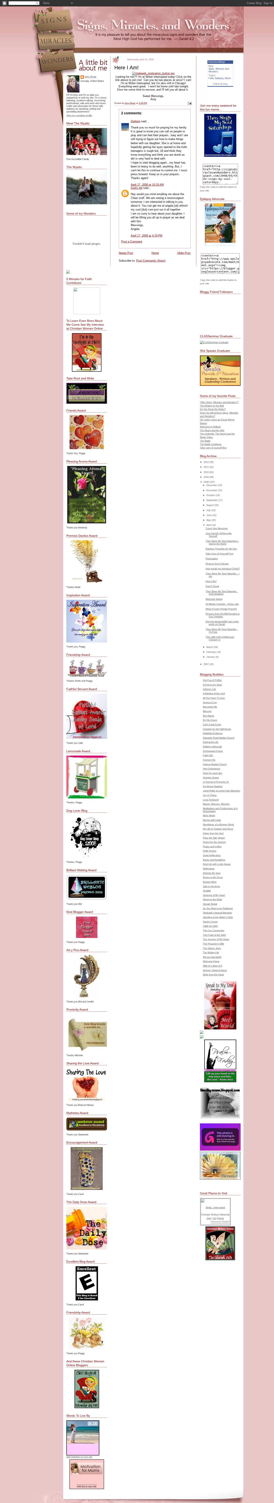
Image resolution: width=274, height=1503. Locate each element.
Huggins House (211, 777)
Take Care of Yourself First (219, 553)
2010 (206, 472)
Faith (211, 78)
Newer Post (126, 253)
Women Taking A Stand (215, 970)
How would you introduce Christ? (223, 568)
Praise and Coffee (212, 846)
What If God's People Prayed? (221, 609)
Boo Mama (208, 715)
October (211, 495)
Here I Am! (211, 581)
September (212, 500)
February (211, 652)
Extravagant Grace (213, 751)
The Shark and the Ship (212, 430)
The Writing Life (211, 952)
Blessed (207, 711)
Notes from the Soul (213, 833)
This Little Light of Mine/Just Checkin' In (220, 638)
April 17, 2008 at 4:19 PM (146, 235)
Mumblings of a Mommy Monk (218, 824)
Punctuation (212, 558)
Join (209, 1218)
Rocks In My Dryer (213, 877)
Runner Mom (209, 882)
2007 (206, 664)
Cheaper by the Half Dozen (217, 729)
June (209, 515)
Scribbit (207, 890)
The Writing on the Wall (212, 405)
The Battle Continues (211, 444)
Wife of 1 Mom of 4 (212, 966)
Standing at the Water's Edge (218, 917)
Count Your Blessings (217, 528)
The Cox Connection (213, 930)
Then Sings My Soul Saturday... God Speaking (222, 592)
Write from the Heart (213, 974)
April (208, 525)
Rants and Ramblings (214, 860)
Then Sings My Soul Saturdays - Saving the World (222, 542)
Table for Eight (210, 926)
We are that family (212, 957)
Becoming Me (210, 706)
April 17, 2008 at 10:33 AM (147, 184)
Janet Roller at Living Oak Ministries (221, 790)
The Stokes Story (212, 948)
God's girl (136, 187)
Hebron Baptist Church (215, 764)
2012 (206, 462)
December (212, 485)
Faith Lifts (208, 755)
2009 (206, 477)
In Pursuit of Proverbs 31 (216, 782)
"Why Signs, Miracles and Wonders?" (219, 402)
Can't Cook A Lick (212, 724)
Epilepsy (219, 78)
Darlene (135, 121)
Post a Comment (131, 241)
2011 (206, 467)
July (208, 510)
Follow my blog (220, 84)
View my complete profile (79, 115)
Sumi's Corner (210, 921)
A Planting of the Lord (214, 693)
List (214, 1218)
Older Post (184, 253)
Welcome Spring (214, 599)
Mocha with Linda (212, 820)
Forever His (209, 760)
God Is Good (212, 586)
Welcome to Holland (210, 426)
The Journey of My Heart (216, 939)
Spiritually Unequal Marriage (217, 912)
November (212, 490)
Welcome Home (211, 961)
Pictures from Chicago (217, 563)
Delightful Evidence (213, 733)
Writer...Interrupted (215, 1207)
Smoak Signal (210, 904)
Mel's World (209, 815)
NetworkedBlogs (216, 62)
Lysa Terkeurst (211, 799)
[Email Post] (189, 103)
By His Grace (210, 720)
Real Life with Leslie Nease (217, 864)
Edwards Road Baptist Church (218, 738)
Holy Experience (211, 768)
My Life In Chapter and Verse (218, 829)
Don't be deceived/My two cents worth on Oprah (222, 623)
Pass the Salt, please (214, 837)
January (211, 657)
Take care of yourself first (213, 447)
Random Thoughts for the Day (221, 548)
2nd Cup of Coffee (212, 680)
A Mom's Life (209, 689)
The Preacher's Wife (213, 943)
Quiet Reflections (212, 855)
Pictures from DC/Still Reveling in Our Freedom (223, 615)
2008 (206, 482)
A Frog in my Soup (212, 684)
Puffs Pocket (209, 851)
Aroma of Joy (210, 702)
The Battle (205, 441)
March (210, 647)
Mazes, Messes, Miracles (216, 804)
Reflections (208, 868)
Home (155, 253)
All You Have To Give (214, 698)
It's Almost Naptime (213, 786)
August (210, 505)
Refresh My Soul (211, 873)
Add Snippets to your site (79, 1456)
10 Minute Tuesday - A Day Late (222, 604)
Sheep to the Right (212, 899)
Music (228, 78)
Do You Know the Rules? (213, 409)
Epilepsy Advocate (212, 746)
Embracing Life (210, 742)
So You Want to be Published (218, 908)
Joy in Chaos (210, 795)
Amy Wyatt (90, 76)
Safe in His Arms (211, 886)
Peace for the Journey (214, 842)
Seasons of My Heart (214, 895)
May (208, 520)
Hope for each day (212, 773)
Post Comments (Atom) (150, 260)
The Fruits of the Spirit (214, 935)
